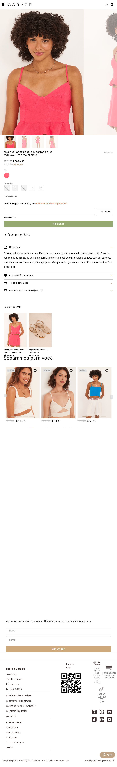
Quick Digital (96, 763)
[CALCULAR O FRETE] (105, 262)
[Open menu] (3, 4)
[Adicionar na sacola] (58, 274)
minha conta (11, 738)
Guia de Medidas (10, 247)
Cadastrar (58, 701)
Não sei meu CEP (10, 267)
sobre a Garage (12, 725)
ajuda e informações (15, 732)
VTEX (112, 763)
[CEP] (49, 262)
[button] (7, 225)
